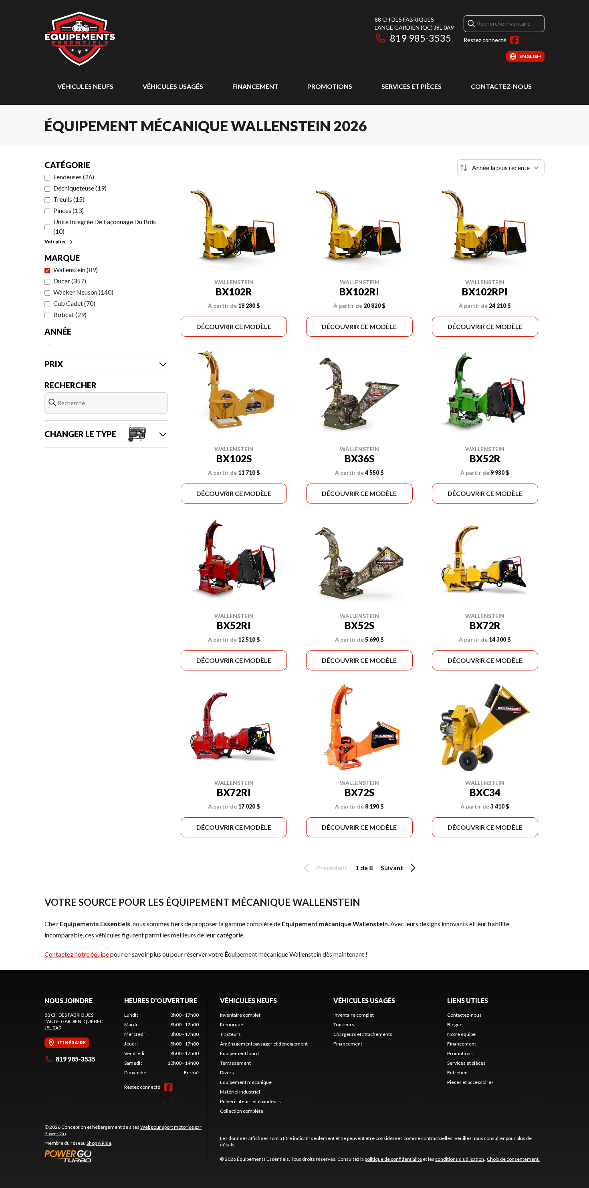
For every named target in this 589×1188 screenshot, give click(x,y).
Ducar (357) (69, 281)
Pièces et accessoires (470, 1082)
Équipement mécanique (246, 1082)
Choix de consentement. (513, 1159)
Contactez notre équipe (76, 954)
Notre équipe (461, 1034)
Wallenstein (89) (75, 269)
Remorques (233, 1024)
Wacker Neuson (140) (83, 292)
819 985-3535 (420, 38)
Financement (255, 86)
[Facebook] (514, 40)
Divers (227, 1073)
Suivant (392, 867)
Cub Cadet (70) (74, 303)
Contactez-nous (501, 86)
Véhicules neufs (85, 86)
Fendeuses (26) (73, 177)
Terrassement (235, 1063)
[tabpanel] (161, 1044)
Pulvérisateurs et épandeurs (250, 1101)
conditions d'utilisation (459, 1159)
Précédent (331, 867)
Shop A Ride (99, 1143)
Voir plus (54, 242)
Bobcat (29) (70, 314)
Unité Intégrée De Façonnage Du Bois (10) (104, 226)
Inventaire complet (240, 1015)
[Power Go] (125, 1156)
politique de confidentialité (393, 1159)
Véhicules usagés (173, 86)
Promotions (329, 86)
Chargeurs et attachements (362, 1034)
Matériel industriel (240, 1092)
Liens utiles (467, 1000)
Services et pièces (411, 86)
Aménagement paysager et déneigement (264, 1044)
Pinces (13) (68, 210)
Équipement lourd (239, 1053)
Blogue (454, 1024)
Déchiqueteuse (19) (80, 188)
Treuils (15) (69, 199)
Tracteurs (230, 1034)
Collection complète (241, 1111)
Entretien (457, 1073)
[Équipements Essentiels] (79, 39)
